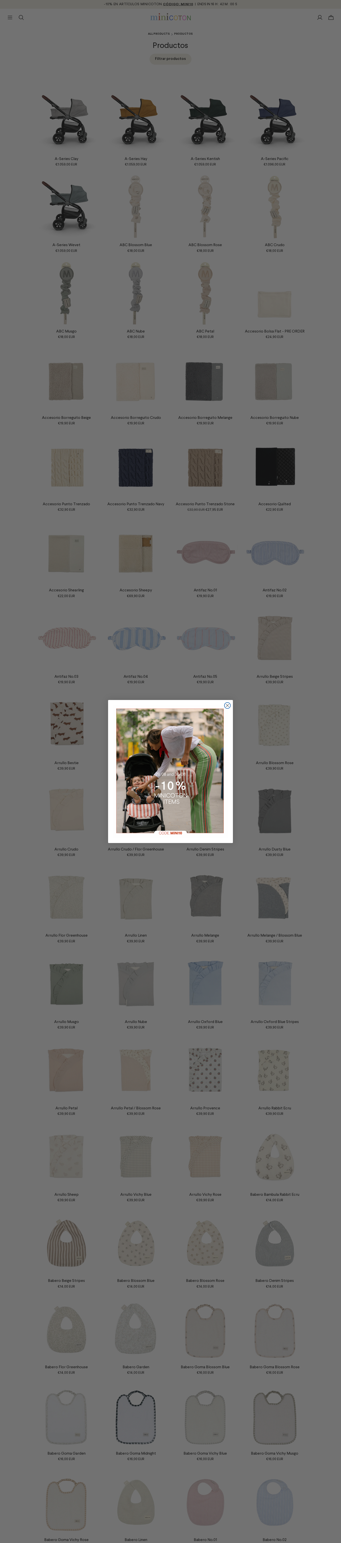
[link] (170, 771)
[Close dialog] (227, 705)
